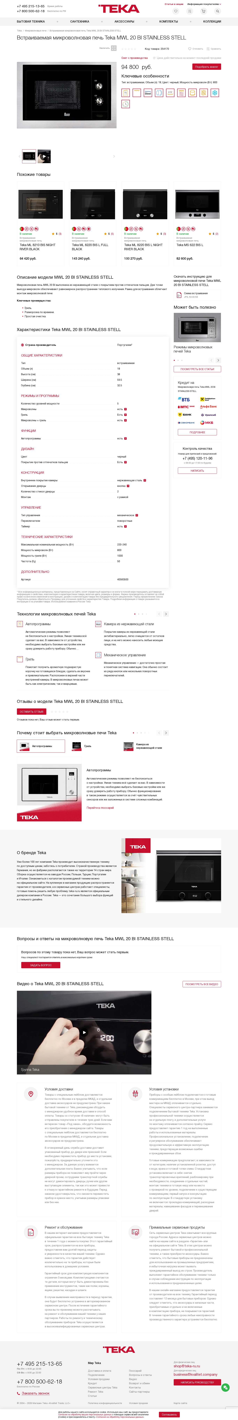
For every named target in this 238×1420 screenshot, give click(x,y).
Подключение (96, 1375)
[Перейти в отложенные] (175, 11)
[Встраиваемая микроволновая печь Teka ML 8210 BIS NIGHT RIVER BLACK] (40, 203)
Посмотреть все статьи (197, 369)
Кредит (92, 1383)
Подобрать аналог (206, 66)
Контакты (135, 1387)
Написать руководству (197, 1382)
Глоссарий (135, 1370)
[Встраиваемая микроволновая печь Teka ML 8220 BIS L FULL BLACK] (93, 203)
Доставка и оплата (99, 1370)
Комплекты (168, 21)
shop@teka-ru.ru (187, 1366)
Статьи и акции (174, 4)
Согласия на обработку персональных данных (119, 1417)
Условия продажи (99, 1379)
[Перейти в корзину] (203, 11)
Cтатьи (92, 1396)
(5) (112, 234)
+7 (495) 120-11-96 (197, 458)
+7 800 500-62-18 (31, 11)
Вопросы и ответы (140, 1375)
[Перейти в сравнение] (189, 11)
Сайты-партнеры (139, 1391)
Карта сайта (180, 1403)
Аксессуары (124, 21)
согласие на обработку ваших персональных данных (85, 1414)
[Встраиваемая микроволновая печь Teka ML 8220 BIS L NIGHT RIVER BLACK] (145, 203)
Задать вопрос (41, 965)
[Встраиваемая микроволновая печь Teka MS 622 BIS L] (197, 203)
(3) (60, 234)
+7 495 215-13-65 (31, 6)
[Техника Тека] (119, 8)
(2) (217, 234)
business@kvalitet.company (195, 1374)
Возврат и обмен (139, 1383)
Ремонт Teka (95, 1391)
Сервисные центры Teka (102, 1387)
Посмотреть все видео (202, 984)
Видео (133, 1379)
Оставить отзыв (31, 711)
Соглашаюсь (169, 1414)
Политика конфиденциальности (105, 1403)
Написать (197, 470)
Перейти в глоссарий (100, 807)
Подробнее (197, 432)
